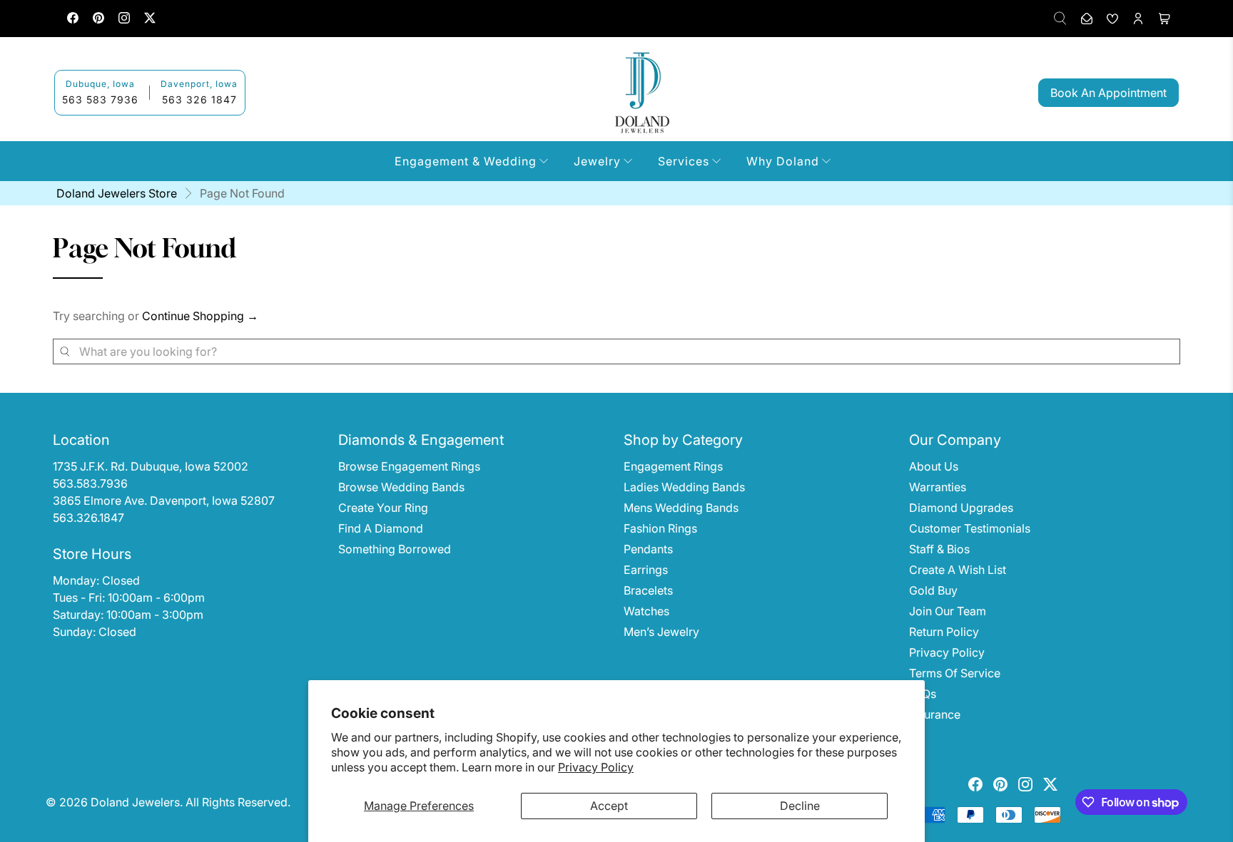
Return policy (944, 632)
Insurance (934, 714)
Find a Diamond (380, 528)
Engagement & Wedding (466, 161)
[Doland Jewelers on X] (150, 19)
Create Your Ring (383, 507)
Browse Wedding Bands (401, 487)
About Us (933, 466)
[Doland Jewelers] (642, 92)
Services (683, 161)
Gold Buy (933, 590)
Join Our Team (947, 611)
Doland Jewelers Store (116, 193)
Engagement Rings (673, 466)
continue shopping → (200, 316)
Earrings (646, 570)
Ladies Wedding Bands (684, 487)
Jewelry (597, 161)
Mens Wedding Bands (681, 507)
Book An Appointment (1108, 93)
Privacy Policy (596, 767)
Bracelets (648, 590)
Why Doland (782, 161)
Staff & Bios (939, 549)
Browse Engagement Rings (409, 466)
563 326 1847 (199, 99)
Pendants (648, 549)
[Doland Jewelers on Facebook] (72, 19)
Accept (609, 806)
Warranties (937, 487)
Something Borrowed (394, 549)
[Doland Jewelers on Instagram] (124, 19)
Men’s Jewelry (661, 632)
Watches (646, 611)
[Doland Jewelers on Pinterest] (98, 19)
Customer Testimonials (969, 528)
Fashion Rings (660, 528)
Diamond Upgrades (961, 507)
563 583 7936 (100, 99)
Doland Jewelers (135, 802)
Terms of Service (954, 673)
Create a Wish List (957, 570)
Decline (800, 806)
